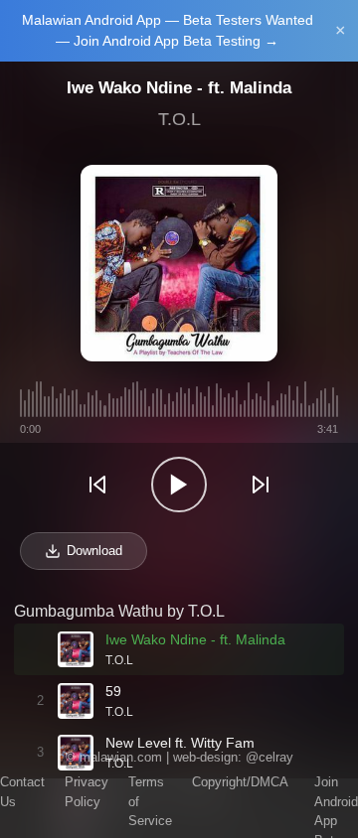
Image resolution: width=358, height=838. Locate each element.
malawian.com (121, 757)
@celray (269, 757)
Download (94, 550)
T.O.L (179, 119)
